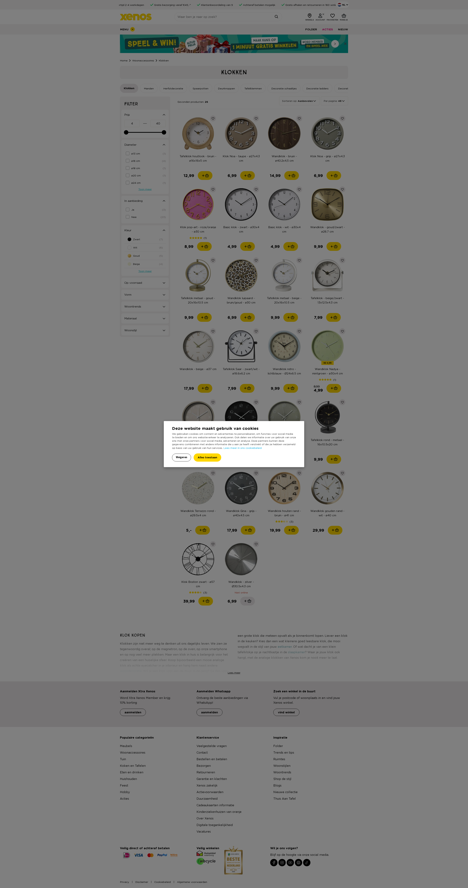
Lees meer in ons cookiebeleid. (242, 447)
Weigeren (181, 457)
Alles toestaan (207, 457)
